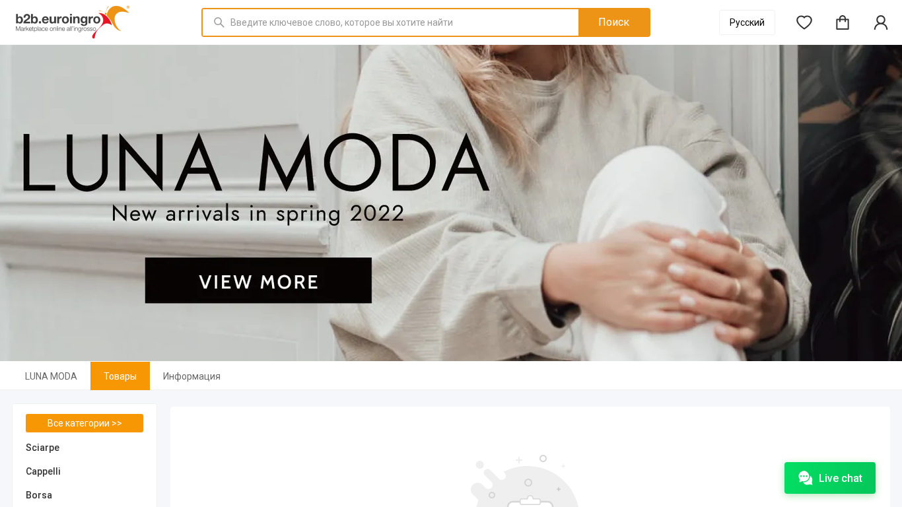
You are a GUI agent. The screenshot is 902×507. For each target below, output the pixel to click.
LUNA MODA (51, 376)
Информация (192, 376)
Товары (120, 376)
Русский (747, 22)
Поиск (613, 22)
